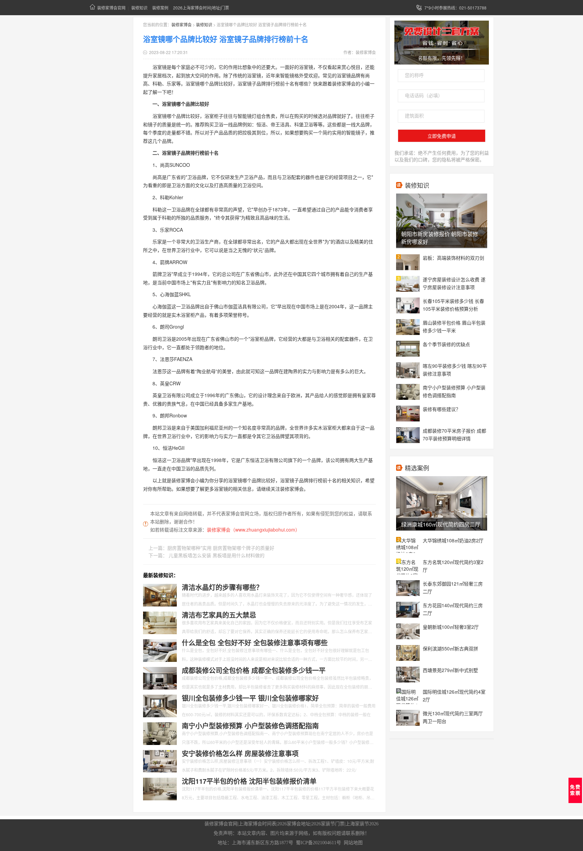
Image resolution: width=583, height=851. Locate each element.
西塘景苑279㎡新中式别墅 (450, 670)
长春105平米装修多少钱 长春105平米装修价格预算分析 (453, 305)
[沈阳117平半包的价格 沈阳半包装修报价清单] (160, 788)
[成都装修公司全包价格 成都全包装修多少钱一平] (160, 677)
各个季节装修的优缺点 (446, 344)
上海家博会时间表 (257, 823)
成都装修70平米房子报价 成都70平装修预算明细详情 (454, 434)
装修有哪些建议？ (442, 409)
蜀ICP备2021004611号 (318, 842)
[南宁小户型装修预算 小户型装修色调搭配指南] (160, 733)
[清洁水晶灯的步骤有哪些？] (160, 594)
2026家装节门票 (327, 823)
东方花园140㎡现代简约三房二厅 (453, 609)
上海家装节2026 (362, 823)
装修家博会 (181, 24)
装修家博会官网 (111, 7)
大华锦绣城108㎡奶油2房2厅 (453, 540)
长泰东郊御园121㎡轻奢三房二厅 (453, 587)
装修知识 (139, 7)
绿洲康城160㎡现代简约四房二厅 (440, 524)
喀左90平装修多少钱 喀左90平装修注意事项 (455, 369)
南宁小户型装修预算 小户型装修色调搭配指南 (454, 391)
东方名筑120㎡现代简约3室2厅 (453, 566)
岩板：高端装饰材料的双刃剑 (453, 257)
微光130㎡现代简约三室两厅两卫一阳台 (453, 717)
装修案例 (160, 7)
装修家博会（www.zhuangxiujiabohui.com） (253, 529)
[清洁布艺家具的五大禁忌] (160, 622)
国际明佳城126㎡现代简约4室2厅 (454, 695)
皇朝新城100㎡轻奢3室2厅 (451, 626)
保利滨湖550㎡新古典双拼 (450, 648)
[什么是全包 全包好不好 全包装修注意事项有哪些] (160, 650)
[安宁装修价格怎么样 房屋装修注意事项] (160, 760)
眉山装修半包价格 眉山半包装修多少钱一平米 (454, 326)
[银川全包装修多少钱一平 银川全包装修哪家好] (160, 705)
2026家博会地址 (293, 823)
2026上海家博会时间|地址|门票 (201, 7)
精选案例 (417, 467)
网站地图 (353, 842)
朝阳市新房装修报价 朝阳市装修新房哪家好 (439, 238)
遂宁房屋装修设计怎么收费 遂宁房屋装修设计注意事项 (454, 283)
